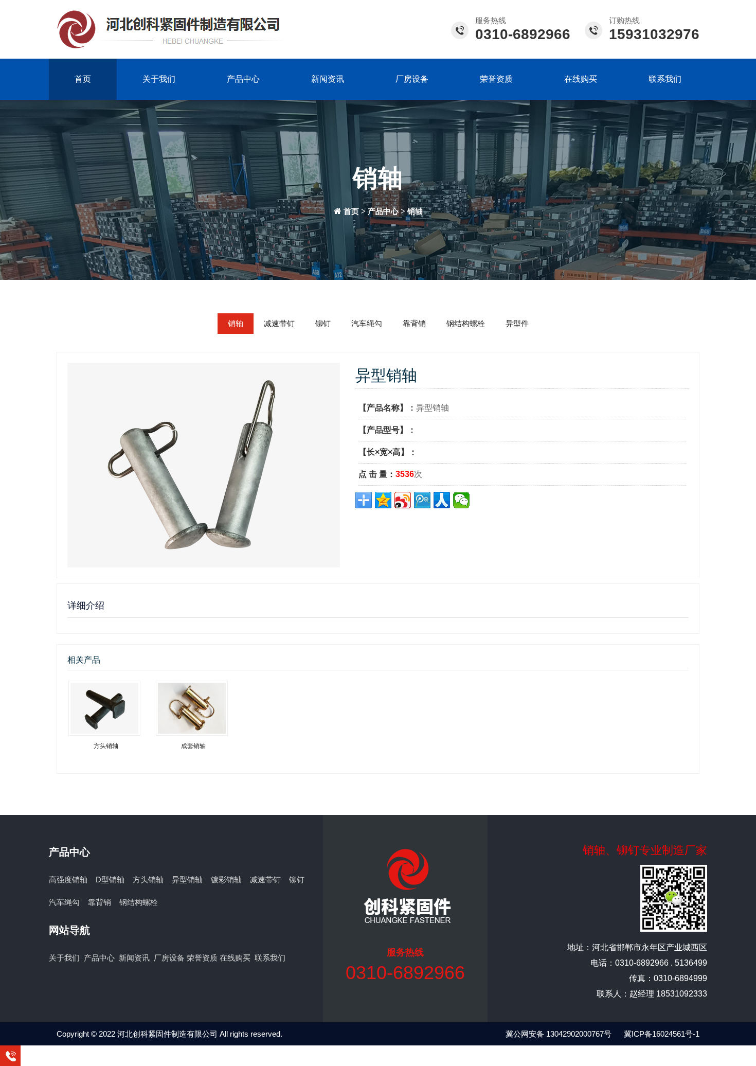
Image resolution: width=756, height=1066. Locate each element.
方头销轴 (148, 879)
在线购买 (580, 79)
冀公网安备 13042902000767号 (558, 1033)
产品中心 (243, 79)
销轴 (415, 211)
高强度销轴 (68, 879)
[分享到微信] (461, 500)
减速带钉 (279, 323)
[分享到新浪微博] (402, 500)
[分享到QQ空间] (383, 500)
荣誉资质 (496, 79)
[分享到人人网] (442, 500)
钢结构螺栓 (465, 323)
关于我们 (158, 79)
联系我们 (665, 79)
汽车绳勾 (366, 323)
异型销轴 (187, 879)
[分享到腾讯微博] (422, 500)
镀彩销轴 (226, 879)
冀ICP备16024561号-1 (661, 1033)
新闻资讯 (327, 79)
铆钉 (323, 323)
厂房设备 (411, 79)
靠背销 (414, 323)
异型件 (517, 323)
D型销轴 (110, 879)
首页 (83, 79)
